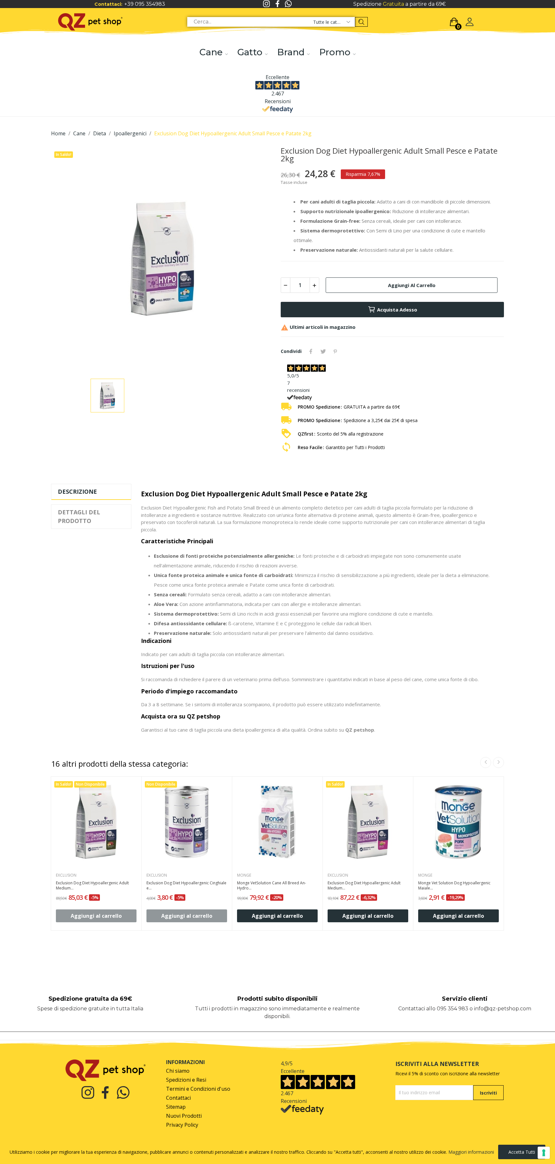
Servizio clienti (465, 998)
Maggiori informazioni (471, 1152)
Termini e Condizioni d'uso (198, 1089)
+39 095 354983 (144, 4)
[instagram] (266, 4)
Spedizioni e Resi (186, 1080)
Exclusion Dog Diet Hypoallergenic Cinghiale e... (186, 885)
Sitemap (176, 1107)
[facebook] (277, 4)
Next (498, 762)
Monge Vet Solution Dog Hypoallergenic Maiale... (454, 885)
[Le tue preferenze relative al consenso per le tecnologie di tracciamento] (544, 1153)
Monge (244, 875)
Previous (485, 762)
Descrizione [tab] (77, 491)
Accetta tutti (521, 1152)
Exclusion (66, 875)
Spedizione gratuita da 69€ (90, 998)
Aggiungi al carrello (412, 285)
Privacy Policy (182, 1125)
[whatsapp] (288, 4)
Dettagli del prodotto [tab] (79, 516)
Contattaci (178, 1098)
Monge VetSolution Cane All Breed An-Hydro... (271, 885)
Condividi (311, 351)
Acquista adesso (397, 309)
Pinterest (335, 351)
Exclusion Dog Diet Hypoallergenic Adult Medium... (92, 885)
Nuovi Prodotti (184, 1116)
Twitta (323, 351)
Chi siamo (177, 1071)
